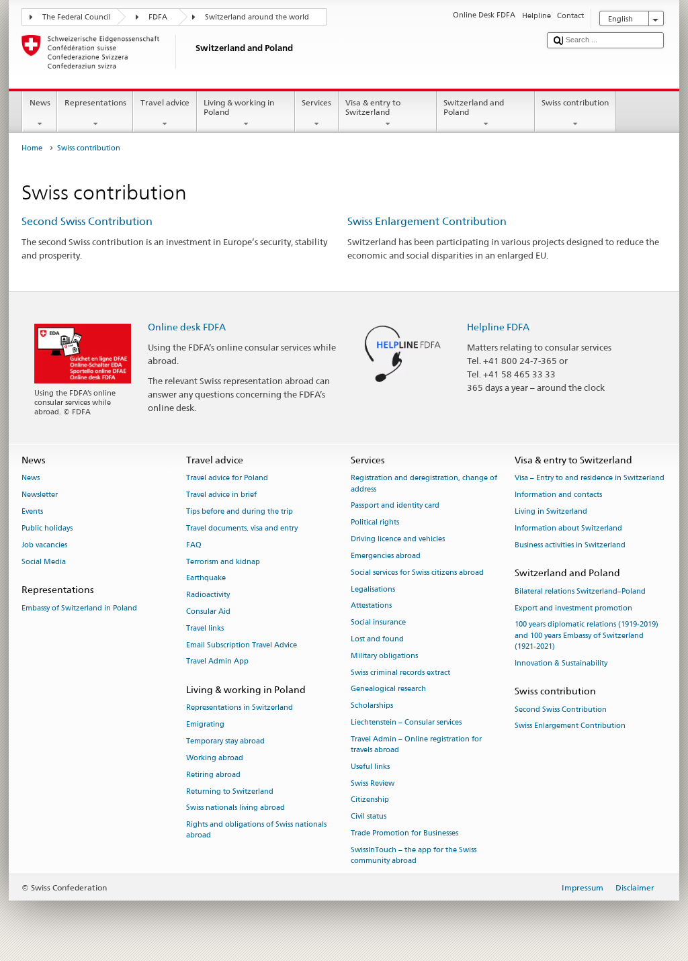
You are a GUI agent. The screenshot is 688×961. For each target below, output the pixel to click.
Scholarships (372, 706)
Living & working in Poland (239, 107)
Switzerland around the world (257, 17)
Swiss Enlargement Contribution (427, 221)
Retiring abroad (213, 774)
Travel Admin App (217, 661)
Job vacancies (44, 545)
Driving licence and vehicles (398, 539)
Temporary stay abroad (225, 741)
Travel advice (164, 102)
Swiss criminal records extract (400, 672)
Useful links (370, 766)
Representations (95, 102)
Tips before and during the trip (239, 511)
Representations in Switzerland (239, 708)
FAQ (194, 545)
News (40, 102)
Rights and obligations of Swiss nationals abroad (256, 830)
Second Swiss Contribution (87, 221)
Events (32, 511)
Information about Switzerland (568, 528)
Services (316, 102)
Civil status (368, 817)
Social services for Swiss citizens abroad (417, 572)
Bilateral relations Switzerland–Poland (580, 591)
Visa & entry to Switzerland (372, 107)
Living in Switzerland (551, 511)
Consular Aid (208, 611)
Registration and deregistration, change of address (424, 484)
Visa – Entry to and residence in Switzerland (589, 478)
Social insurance (378, 623)
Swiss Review (372, 783)
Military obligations (384, 655)
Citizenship (370, 800)
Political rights (375, 522)
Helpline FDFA (498, 326)
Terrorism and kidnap (223, 561)
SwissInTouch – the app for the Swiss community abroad (413, 855)
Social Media (44, 561)
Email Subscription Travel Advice (241, 645)
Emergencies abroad (386, 555)
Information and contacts (558, 495)
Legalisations (373, 589)
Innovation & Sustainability (561, 663)
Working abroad (214, 757)
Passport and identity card (395, 506)
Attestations (371, 606)
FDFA (157, 17)
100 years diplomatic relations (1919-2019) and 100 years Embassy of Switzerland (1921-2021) (586, 636)
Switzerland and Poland (473, 107)
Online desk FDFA (187, 326)
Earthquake (206, 578)
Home (32, 148)
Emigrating (205, 725)
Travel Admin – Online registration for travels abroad (416, 744)
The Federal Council (76, 17)
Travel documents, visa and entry (242, 528)
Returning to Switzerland (229, 791)
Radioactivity (208, 595)
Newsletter (40, 495)
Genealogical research (388, 689)
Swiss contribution (575, 102)
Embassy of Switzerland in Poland (79, 608)
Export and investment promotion (573, 608)
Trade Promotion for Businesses (404, 833)
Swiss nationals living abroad (235, 808)
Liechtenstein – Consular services (406, 722)
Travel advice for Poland (227, 478)
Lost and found (377, 639)
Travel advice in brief (221, 495)
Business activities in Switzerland (570, 545)
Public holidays (47, 528)
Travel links (205, 628)
